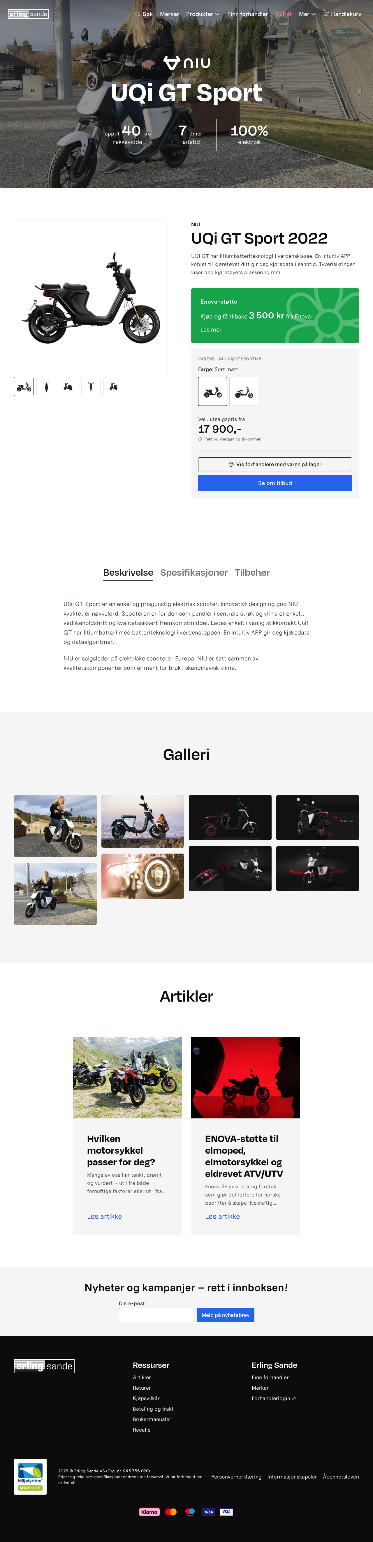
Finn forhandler (270, 1377)
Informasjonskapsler (292, 1476)
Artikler (142, 1377)
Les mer (211, 329)
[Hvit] (243, 391)
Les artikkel (105, 1216)
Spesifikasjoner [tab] (194, 572)
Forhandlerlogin (271, 1398)
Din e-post (132, 1303)
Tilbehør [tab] (252, 572)
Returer (142, 1387)
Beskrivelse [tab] (128, 572)
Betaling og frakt (153, 1408)
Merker (260, 1387)
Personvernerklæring (236, 1476)
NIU (195, 224)
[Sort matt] (212, 391)
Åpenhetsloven (341, 1476)
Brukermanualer (152, 1419)
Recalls (141, 1429)
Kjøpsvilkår (146, 1398)
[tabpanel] (186, 636)
